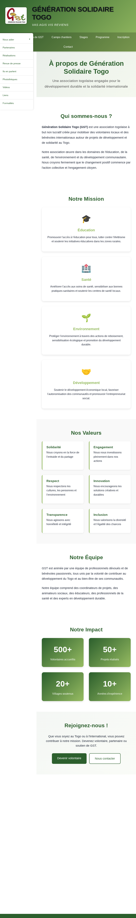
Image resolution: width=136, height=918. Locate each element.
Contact (68, 46)
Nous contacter (105, 758)
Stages (83, 37)
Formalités (8, 103)
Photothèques (10, 79)
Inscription (123, 37)
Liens (5, 95)
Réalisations (9, 55)
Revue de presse (12, 63)
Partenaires (9, 47)
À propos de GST (33, 37)
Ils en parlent (9, 71)
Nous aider (8, 39)
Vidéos (6, 87)
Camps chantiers (61, 37)
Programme (102, 37)
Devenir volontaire (69, 758)
